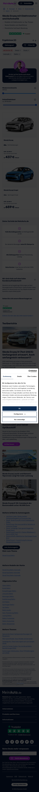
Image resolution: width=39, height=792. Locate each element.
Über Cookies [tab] (32, 376)
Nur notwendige (19, 419)
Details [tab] (19, 376)
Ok (19, 408)
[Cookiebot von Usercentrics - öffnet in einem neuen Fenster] (28, 371)
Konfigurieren (18, 414)
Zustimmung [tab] (7, 376)
